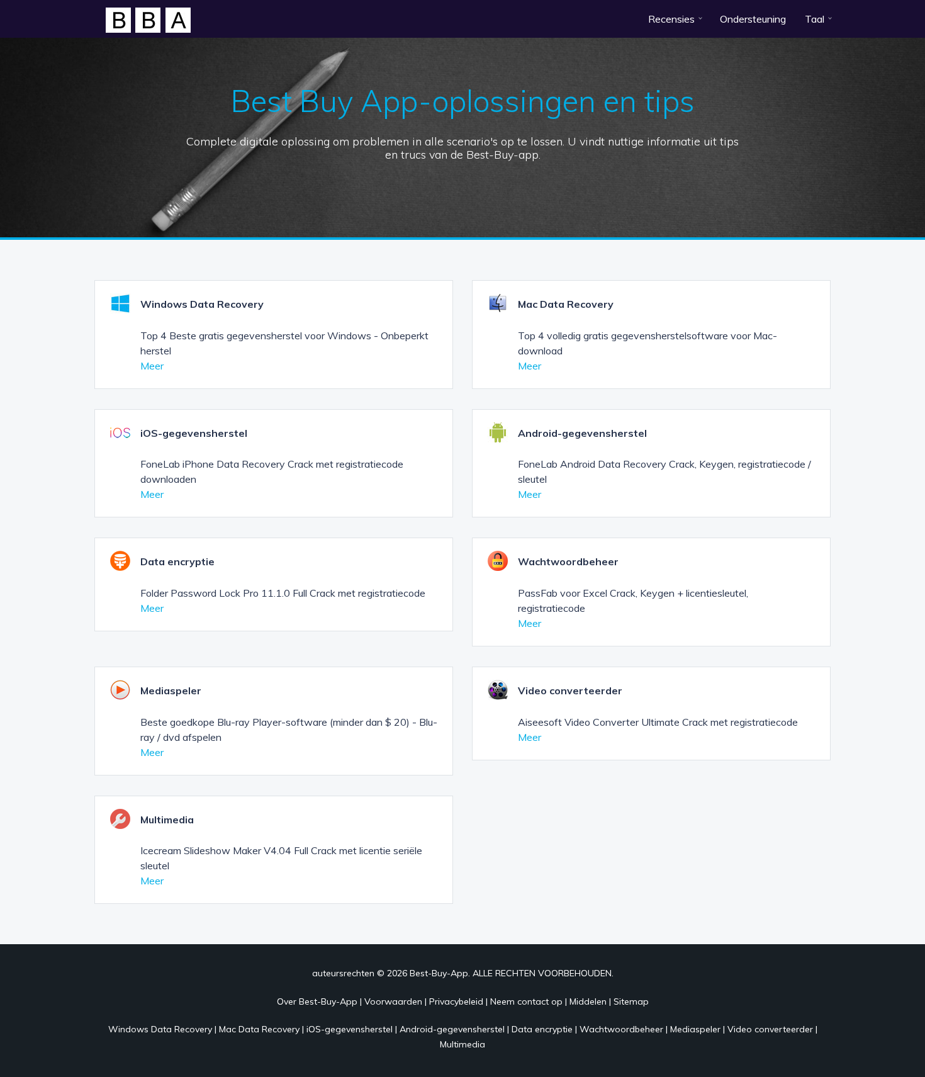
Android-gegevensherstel (452, 1029)
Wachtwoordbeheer (621, 1029)
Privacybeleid (456, 1001)
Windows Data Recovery (160, 1029)
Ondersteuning (753, 19)
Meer (152, 365)
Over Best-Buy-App (317, 1001)
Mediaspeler (695, 1029)
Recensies (671, 19)
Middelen (588, 1001)
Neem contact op (526, 1001)
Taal (814, 19)
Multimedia (462, 1044)
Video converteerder (770, 1029)
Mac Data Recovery (259, 1029)
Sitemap (631, 1001)
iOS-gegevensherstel (349, 1029)
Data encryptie (542, 1029)
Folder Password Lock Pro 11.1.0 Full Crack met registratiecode (282, 593)
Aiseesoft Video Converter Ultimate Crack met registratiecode (658, 722)
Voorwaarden (393, 1001)
